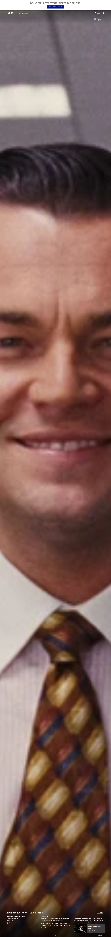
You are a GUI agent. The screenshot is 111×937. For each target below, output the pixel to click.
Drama (12, 920)
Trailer (101, 912)
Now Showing (23, 13)
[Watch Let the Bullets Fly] (80, 928)
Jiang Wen (91, 930)
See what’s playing (55, 7)
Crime (8, 920)
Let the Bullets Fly (94, 928)
